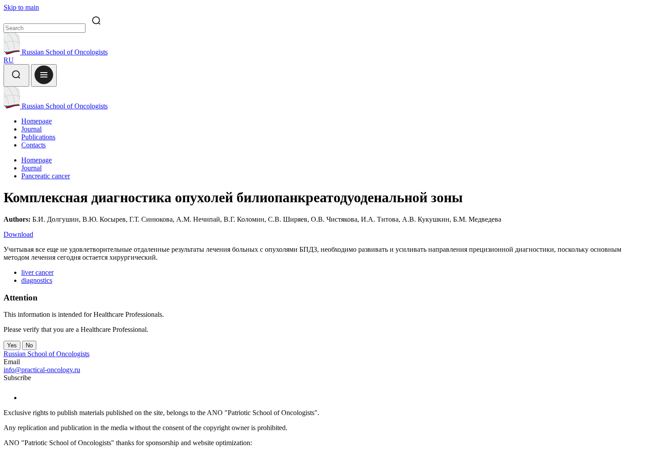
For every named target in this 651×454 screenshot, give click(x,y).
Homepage (36, 121)
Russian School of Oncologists (64, 52)
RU (9, 60)
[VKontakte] (26, 397)
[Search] (16, 75)
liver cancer (37, 272)
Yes (12, 345)
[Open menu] (44, 75)
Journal (31, 129)
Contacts (33, 145)
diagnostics (36, 280)
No (29, 345)
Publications (38, 137)
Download (18, 234)
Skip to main (21, 7)
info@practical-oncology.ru (42, 369)
